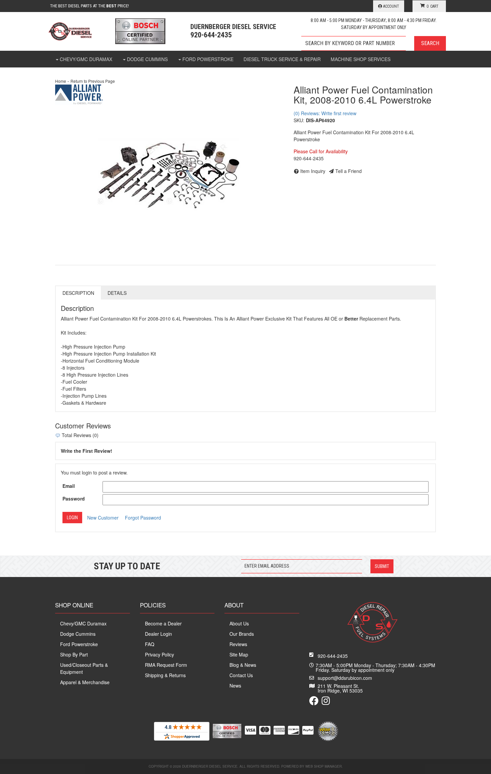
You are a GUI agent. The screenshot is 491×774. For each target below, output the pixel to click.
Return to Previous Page (92, 81)
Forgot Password (143, 517)
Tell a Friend (348, 171)
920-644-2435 (333, 655)
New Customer (103, 517)
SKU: (299, 120)
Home (60, 81)
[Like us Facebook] (314, 702)
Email (68, 485)
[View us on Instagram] (326, 702)
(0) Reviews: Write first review (325, 113)
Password (73, 498)
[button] (373, 43)
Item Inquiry (312, 171)
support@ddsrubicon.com (345, 677)
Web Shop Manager (323, 766)
